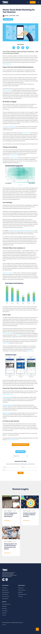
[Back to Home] (5, 2)
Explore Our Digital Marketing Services (20, 444)
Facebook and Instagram (8, 333)
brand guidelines (26, 132)
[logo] (4, 570)
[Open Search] (27, 2)
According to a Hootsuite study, (9, 126)
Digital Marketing (20, 451)
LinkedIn (19, 335)
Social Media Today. (7, 64)
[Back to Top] (37, 629)
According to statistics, (8, 273)
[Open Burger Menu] (38, 2)
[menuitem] (10, 586)
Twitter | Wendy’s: (7, 397)
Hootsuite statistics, (7, 90)
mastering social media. (8, 394)
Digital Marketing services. (13, 439)
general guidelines (14, 154)
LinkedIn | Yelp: (6, 413)
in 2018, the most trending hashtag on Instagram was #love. (21, 230)
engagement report (13, 157)
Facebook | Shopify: (7, 405)
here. (20, 162)
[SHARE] (13, 47)
